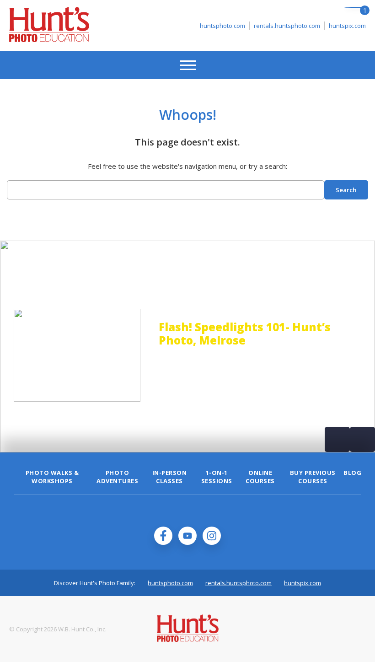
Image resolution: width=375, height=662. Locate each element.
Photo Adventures (117, 476)
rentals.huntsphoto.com (287, 26)
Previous (337, 439)
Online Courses (260, 476)
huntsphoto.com (222, 26)
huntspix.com (347, 26)
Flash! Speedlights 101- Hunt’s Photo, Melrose (153, 333)
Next (362, 439)
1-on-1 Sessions (216, 476)
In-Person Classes (169, 476)
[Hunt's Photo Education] (49, 39)
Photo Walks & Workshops (52, 476)
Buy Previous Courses (313, 476)
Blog (352, 472)
